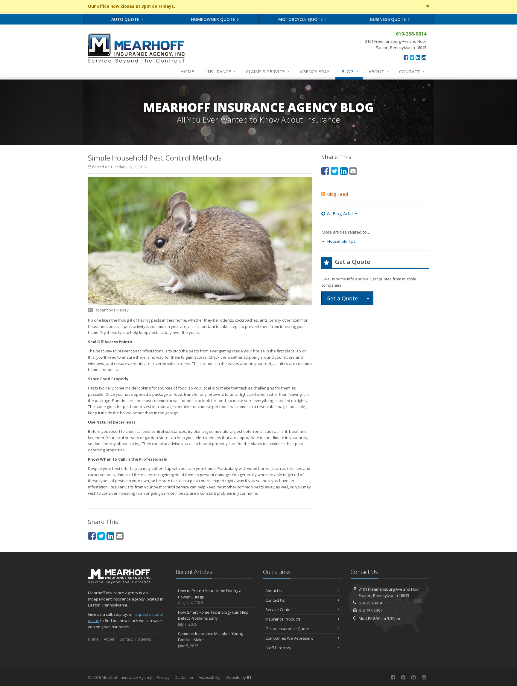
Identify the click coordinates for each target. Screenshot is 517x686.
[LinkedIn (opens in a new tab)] (418, 57)
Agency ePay (314, 71)
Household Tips (341, 241)
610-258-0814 (370, 603)
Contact (412, 71)
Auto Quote (126, 19)
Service (268, 71)
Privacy (163, 677)
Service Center (278, 609)
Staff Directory (278, 647)
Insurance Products (283, 619)
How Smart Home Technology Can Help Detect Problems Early (213, 618)
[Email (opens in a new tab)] (120, 536)
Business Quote (388, 19)
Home (187, 71)
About (379, 71)
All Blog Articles (342, 213)
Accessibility (210, 677)
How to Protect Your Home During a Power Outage (209, 597)
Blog (349, 71)
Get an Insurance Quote (287, 628)
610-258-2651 (370, 610)
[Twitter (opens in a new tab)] (412, 57)
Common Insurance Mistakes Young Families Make (210, 639)
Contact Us (275, 600)
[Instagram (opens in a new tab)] (424, 57)
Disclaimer (184, 677)
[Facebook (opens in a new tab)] (406, 57)
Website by (239, 677)
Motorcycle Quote (301, 19)
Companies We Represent (289, 638)
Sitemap (145, 639)
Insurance (221, 71)
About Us (273, 590)
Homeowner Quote (213, 19)
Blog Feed (337, 194)
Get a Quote (342, 298)
